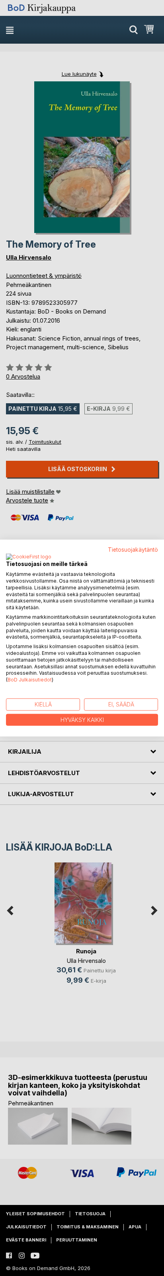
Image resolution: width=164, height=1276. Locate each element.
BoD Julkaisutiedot (30, 680)
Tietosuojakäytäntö (133, 549)
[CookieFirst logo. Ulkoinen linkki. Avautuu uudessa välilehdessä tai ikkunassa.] (28, 557)
